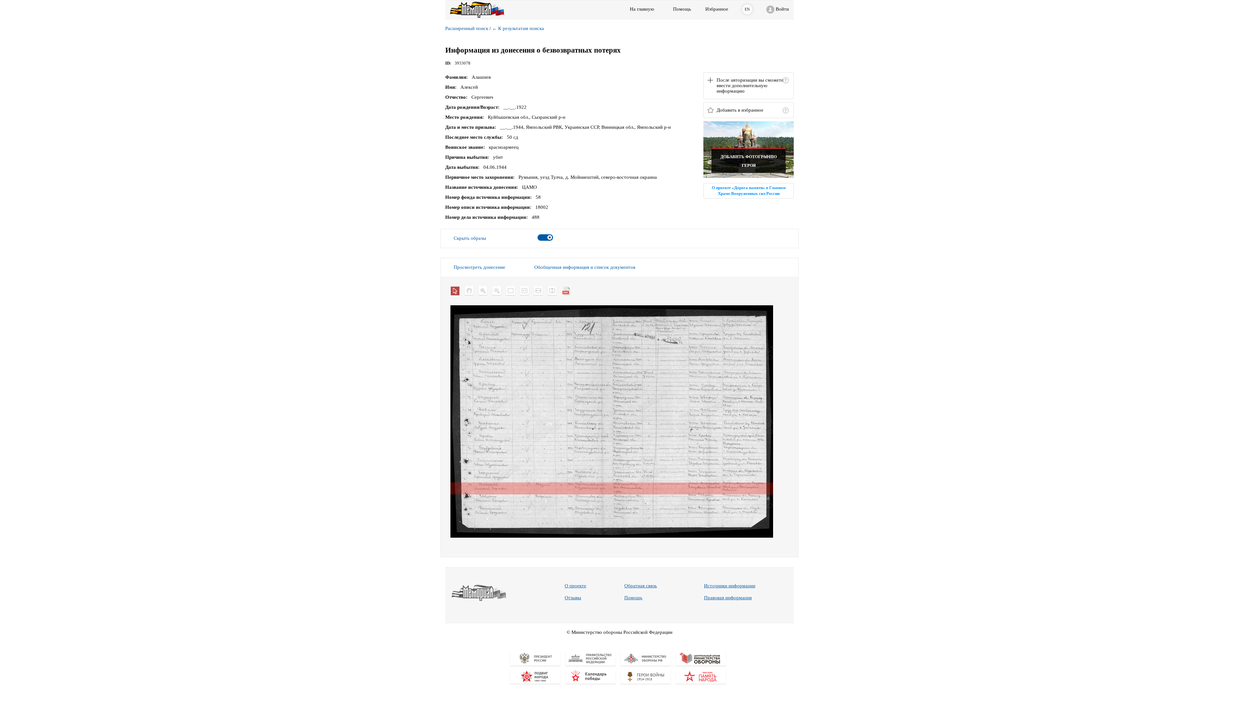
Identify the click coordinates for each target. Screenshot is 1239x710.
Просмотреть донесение (479, 267)
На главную (642, 9)
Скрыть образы (470, 238)
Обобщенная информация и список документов (584, 267)
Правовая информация (728, 597)
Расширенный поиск (466, 28)
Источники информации (729, 585)
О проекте (575, 585)
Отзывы (573, 597)
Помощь (633, 597)
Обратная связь (640, 585)
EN (747, 9)
